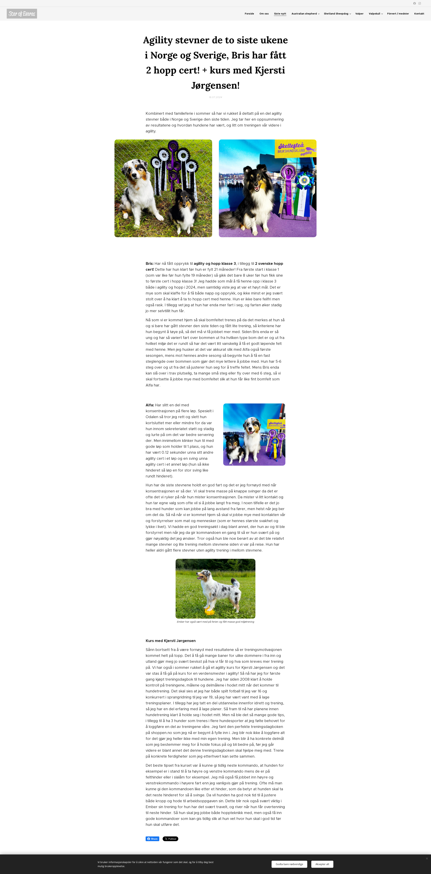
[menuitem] (250, 13)
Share (154, 838)
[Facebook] (414, 3)
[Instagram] (420, 3)
